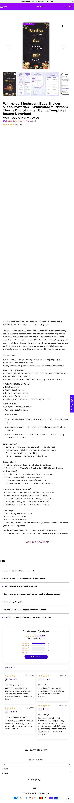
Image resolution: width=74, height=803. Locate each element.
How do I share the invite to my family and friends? (25, 609)
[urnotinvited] (39, 6)
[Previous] (8, 48)
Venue (5, 214)
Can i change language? (14, 602)
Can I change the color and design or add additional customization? (32, 594)
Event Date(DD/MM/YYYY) (13, 197)
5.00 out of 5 (41, 636)
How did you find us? (12, 301)
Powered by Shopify (42, 793)
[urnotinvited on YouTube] (32, 780)
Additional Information (11, 254)
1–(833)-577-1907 (18, 516)
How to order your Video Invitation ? (19, 571)
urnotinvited (32, 793)
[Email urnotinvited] (42, 780)
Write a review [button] (36, 657)
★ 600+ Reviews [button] (72, 403)
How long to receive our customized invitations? (24, 578)
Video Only (36, 139)
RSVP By (6, 223)
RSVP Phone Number (11, 233)
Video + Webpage (36, 147)
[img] (10, 676)
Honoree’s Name (9, 188)
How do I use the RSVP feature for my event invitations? (27, 617)
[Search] (65, 6)
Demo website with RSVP (35, 183)
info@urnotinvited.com (21, 513)
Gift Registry (8, 285)
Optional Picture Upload (12, 270)
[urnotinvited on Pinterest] (35, 780)
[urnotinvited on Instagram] (39, 780)
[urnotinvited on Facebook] (29, 780)
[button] (8, 124)
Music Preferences (10, 244)
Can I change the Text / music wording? (20, 586)
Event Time (7, 207)
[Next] (63, 48)
